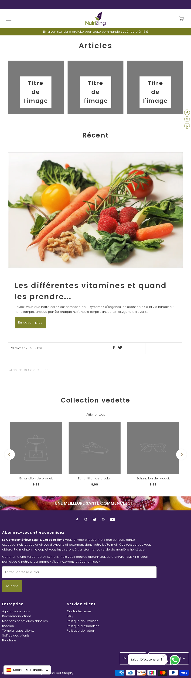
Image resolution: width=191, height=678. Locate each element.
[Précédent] (9, 454)
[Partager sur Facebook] (114, 348)
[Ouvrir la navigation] (8, 19)
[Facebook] (77, 519)
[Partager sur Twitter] (120, 348)
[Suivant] (181, 454)
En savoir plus (30, 322)
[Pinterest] (103, 519)
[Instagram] (85, 519)
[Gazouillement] (94, 519)
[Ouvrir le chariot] (182, 19)
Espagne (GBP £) (167, 658)
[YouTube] (112, 519)
